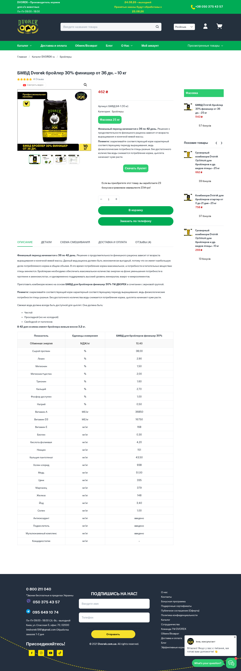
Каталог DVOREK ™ (43, 56)
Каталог (22, 45)
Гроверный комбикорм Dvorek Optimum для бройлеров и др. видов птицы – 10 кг (207, 238)
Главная (22, 56)
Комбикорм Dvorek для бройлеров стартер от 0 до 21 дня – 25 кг (209, 199)
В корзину (136, 210)
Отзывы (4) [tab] (143, 242)
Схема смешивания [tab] (75, 242)
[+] (116, 199)
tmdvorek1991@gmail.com (41, 629)
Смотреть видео (35, 85)
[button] (85, 85)
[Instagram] (41, 653)
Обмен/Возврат (86, 45)
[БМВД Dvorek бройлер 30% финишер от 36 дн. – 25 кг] (188, 106)
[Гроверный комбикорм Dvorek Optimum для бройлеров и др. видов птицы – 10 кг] (188, 232)
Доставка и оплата (54, 45)
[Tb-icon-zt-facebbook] (32, 653)
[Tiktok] (60, 653)
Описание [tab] (25, 242)
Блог (109, 45)
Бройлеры (66, 56)
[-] (101, 199)
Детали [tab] (46, 242)
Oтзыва (38, 79)
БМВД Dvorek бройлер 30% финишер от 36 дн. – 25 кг (209, 109)
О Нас (125, 45)
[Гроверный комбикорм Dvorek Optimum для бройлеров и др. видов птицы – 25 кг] (188, 154)
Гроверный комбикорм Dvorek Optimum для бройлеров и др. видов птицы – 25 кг (207, 160)
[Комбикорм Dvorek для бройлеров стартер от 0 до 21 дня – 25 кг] (188, 197)
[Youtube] (50, 653)
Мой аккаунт (150, 45)
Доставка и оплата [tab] (112, 242)
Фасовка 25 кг (110, 119)
